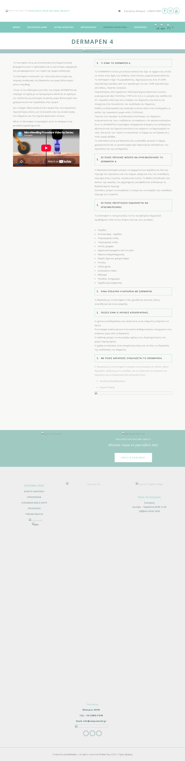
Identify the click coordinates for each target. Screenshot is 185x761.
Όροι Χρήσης (126, 754)
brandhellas (70, 754)
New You (105, 754)
